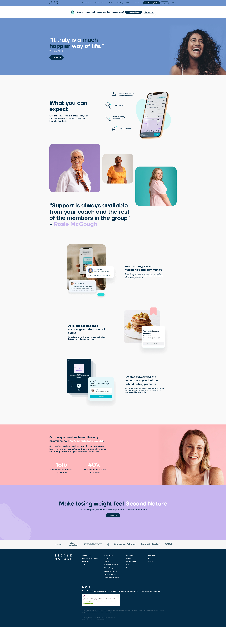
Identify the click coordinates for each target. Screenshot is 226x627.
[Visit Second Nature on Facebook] (83, 587)
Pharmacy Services (110, 574)
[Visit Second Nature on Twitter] (86, 587)
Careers (106, 561)
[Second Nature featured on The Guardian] (73, 544)
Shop (128, 568)
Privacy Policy (108, 568)
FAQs (83, 564)
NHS (127, 3)
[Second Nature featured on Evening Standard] (150, 544)
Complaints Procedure (111, 571)
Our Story (120, 3)
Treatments (86, 3)
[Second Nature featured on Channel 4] (108, 544)
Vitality (137, 3)
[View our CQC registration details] (101, 600)
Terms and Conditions (111, 564)
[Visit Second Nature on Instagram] (89, 587)
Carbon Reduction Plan (111, 577)
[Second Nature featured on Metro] (168, 544)
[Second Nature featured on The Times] (93, 544)
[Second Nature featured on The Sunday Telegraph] (125, 544)
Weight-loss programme (90, 558)
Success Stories (100, 3)
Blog (127, 564)
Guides (111, 3)
